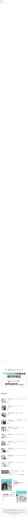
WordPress (10, 512)
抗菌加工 (23, 474)
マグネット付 (14, 472)
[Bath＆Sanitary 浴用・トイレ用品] (6, 484)
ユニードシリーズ (15, 474)
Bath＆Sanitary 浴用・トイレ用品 (17, 471)
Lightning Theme (18, 512)
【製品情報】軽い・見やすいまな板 (14, 413)
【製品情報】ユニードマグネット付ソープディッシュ (9, 496)
